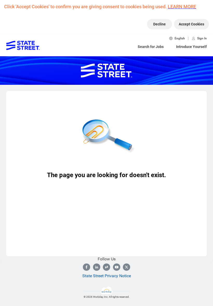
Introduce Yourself (191, 47)
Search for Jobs (151, 47)
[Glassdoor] (106, 267)
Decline (159, 24)
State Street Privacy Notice (106, 275)
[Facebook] (86, 267)
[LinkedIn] (96, 267)
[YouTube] (116, 267)
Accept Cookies (191, 24)
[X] (126, 267)
